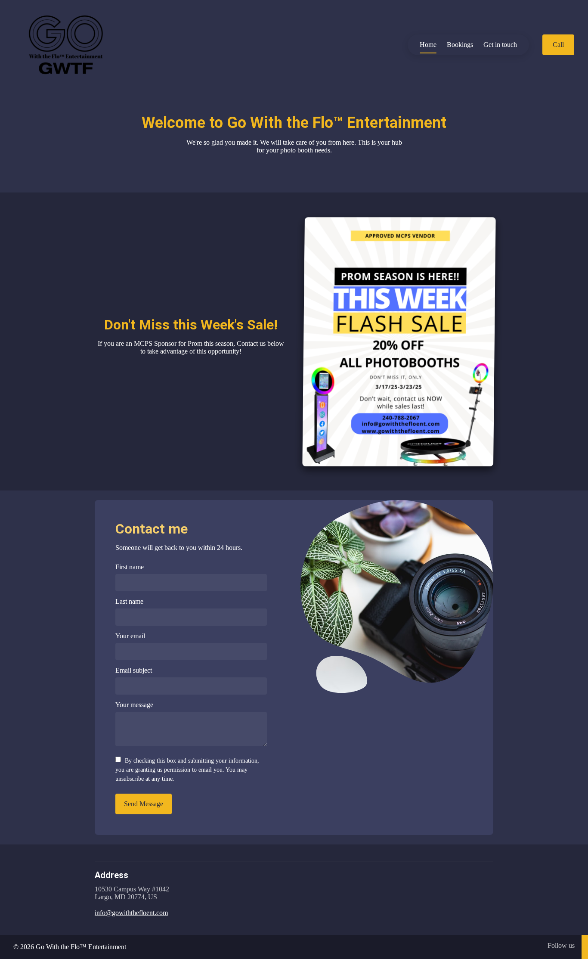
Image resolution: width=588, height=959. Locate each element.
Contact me (151, 529)
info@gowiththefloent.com (131, 912)
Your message (134, 704)
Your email (130, 635)
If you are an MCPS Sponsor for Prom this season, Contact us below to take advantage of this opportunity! (191, 347)
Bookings (460, 44)
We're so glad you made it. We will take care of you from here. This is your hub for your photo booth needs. (294, 146)
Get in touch (500, 44)
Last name (129, 601)
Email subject (133, 670)
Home (428, 44)
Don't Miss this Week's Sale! (191, 325)
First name (129, 567)
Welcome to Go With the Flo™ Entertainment (294, 123)
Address (111, 875)
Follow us (561, 945)
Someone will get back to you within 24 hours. (178, 547)
